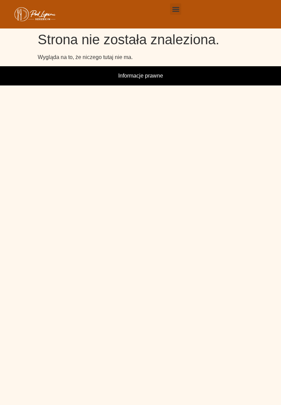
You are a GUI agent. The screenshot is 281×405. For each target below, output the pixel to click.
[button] (175, 9)
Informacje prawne (140, 76)
